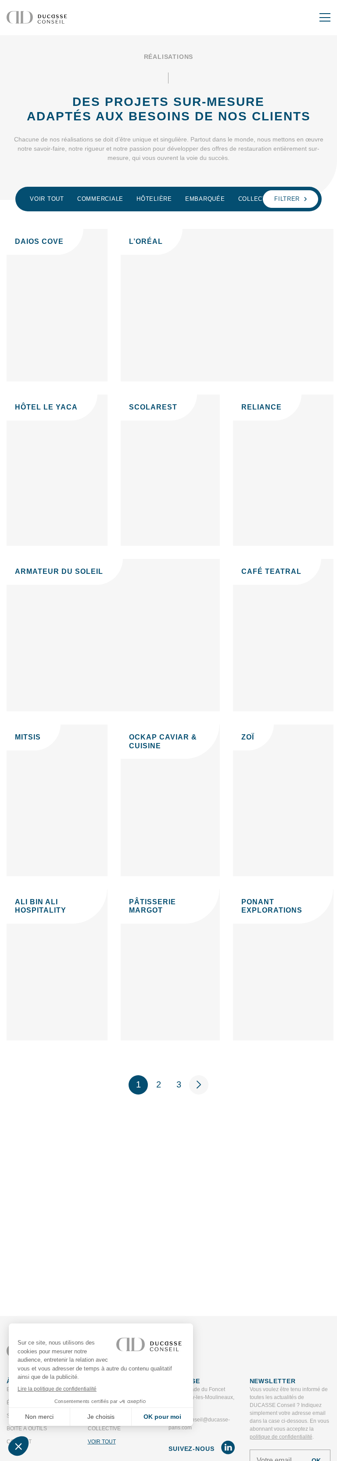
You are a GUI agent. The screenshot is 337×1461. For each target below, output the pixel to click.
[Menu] (324, 17)
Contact (19, 1442)
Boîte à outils (27, 1428)
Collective (257, 199)
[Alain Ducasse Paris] (37, 17)
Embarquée (205, 199)
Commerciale (100, 199)
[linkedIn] (228, 1448)
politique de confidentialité (281, 1437)
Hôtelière (154, 199)
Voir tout (47, 199)
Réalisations (169, 56)
